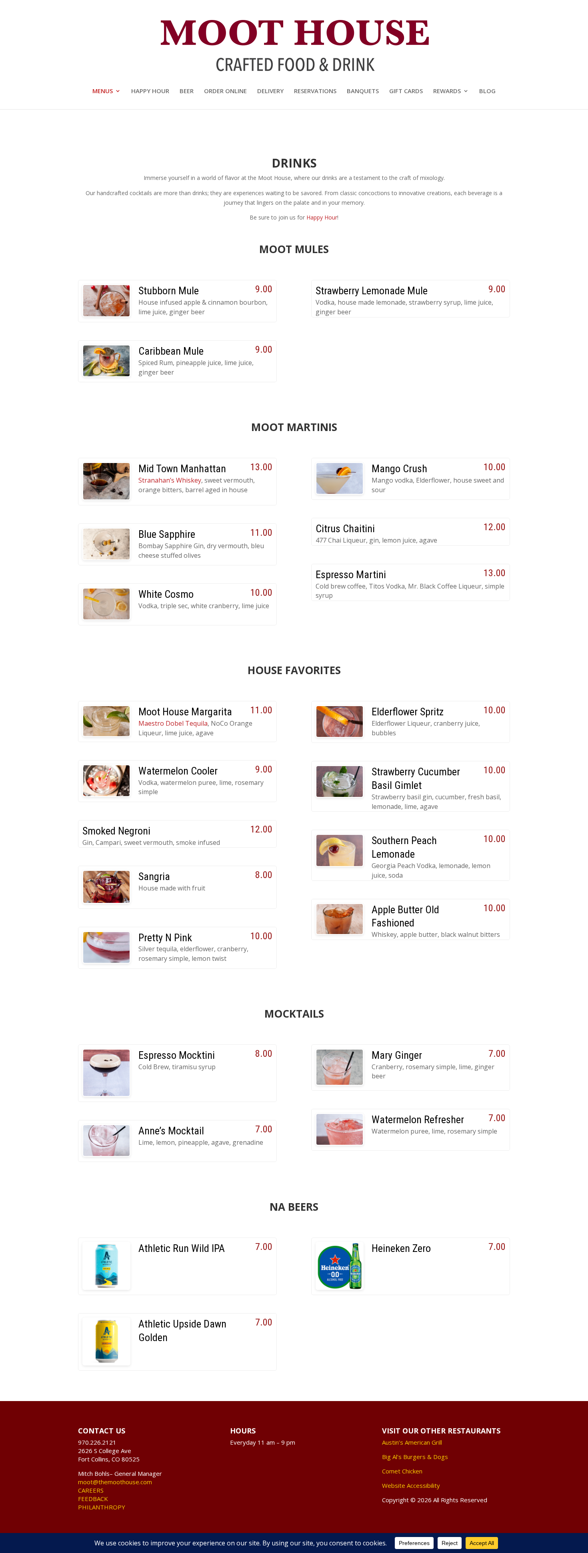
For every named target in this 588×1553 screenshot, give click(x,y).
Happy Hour (321, 217)
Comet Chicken (402, 1471)
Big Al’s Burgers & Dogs (415, 1457)
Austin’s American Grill (412, 1442)
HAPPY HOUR (150, 91)
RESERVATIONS (315, 91)
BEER (187, 91)
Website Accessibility (411, 1485)
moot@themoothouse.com (115, 1482)
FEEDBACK (93, 1499)
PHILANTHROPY (101, 1507)
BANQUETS (363, 91)
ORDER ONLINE (225, 91)
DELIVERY (270, 91)
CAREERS (91, 1490)
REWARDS (447, 91)
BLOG (487, 91)
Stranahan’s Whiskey (169, 480)
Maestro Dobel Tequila (173, 723)
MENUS (102, 91)
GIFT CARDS (406, 91)
